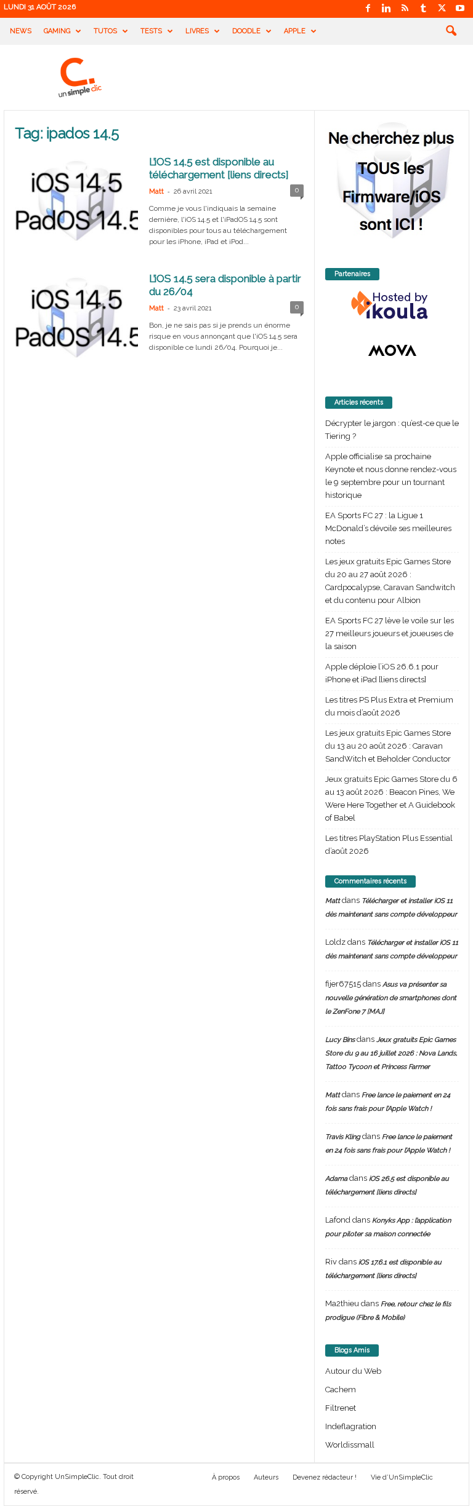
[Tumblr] (423, 9)
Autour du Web (353, 1371)
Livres (197, 31)
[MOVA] (392, 350)
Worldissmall (349, 1444)
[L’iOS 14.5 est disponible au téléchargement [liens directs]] (76, 201)
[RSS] (404, 9)
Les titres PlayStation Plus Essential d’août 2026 (389, 845)
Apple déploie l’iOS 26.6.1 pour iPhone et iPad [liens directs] (382, 673)
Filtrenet (340, 1408)
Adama (336, 1179)
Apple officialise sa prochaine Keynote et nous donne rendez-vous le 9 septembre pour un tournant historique (390, 476)
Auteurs (266, 1477)
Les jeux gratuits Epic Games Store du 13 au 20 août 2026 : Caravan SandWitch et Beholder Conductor (388, 745)
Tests (151, 31)
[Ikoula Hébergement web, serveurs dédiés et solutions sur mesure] (392, 305)
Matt (156, 191)
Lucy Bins (340, 1040)
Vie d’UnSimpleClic (402, 1477)
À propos (226, 1477)
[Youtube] (460, 9)
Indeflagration (350, 1426)
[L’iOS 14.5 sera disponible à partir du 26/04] (76, 318)
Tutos (105, 31)
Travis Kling (342, 1137)
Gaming (57, 31)
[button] (450, 31)
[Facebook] (367, 9)
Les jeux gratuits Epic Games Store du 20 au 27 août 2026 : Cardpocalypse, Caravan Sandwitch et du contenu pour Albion (390, 581)
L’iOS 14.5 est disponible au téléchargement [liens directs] (219, 168)
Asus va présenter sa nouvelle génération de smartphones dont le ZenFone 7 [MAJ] (390, 997)
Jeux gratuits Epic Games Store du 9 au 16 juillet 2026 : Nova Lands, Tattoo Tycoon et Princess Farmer (391, 1053)
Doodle (246, 31)
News (20, 31)
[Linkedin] (386, 9)
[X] (441, 9)
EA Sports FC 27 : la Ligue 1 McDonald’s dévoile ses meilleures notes (388, 528)
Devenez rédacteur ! (325, 1477)
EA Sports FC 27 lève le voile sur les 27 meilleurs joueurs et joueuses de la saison (389, 633)
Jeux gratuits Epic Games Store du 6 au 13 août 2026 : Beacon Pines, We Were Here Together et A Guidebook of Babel (391, 798)
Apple (294, 31)
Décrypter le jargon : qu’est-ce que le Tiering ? (392, 430)
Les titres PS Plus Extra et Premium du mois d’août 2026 (389, 706)
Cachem (340, 1389)
